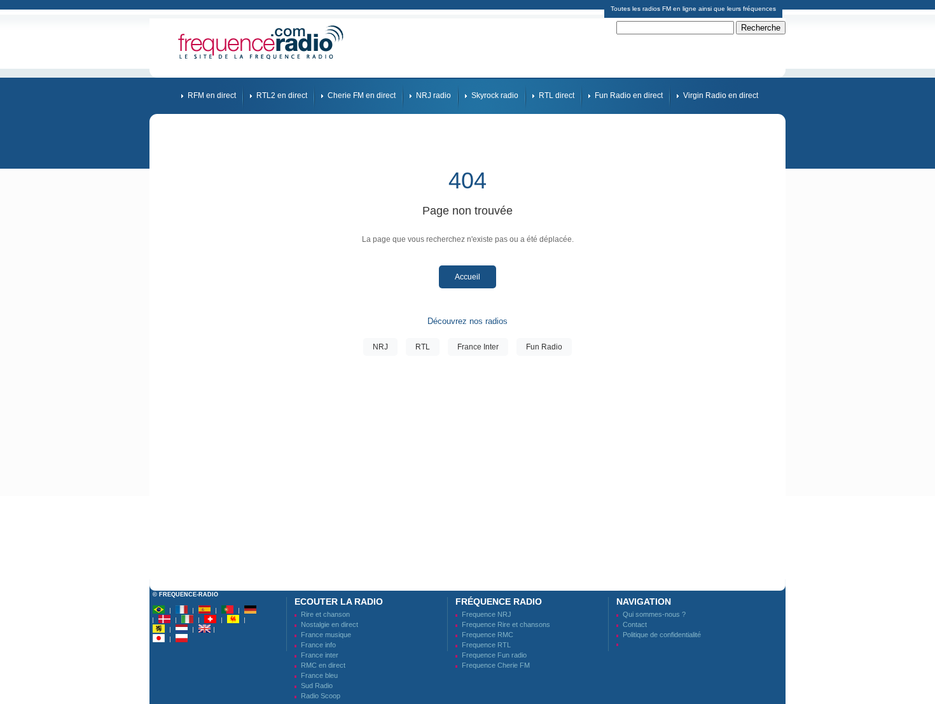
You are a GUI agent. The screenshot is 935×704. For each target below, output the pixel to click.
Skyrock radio (494, 95)
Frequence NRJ (486, 614)
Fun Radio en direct (629, 95)
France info (318, 645)
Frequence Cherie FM (496, 665)
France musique (326, 634)
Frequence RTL (486, 645)
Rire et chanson (325, 614)
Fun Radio (544, 346)
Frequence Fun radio (494, 655)
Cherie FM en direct (362, 95)
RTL (422, 346)
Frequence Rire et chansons (506, 624)
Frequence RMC (487, 634)
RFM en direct (212, 95)
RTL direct (556, 95)
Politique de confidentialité (662, 634)
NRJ (380, 346)
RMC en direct (323, 665)
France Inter (478, 346)
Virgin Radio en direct (720, 95)
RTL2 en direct (281, 95)
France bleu (319, 675)
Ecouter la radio (338, 601)
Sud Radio (317, 685)
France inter (319, 655)
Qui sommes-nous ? (654, 614)
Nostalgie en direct (329, 624)
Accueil (467, 276)
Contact (635, 624)
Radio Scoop (320, 696)
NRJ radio (433, 95)
